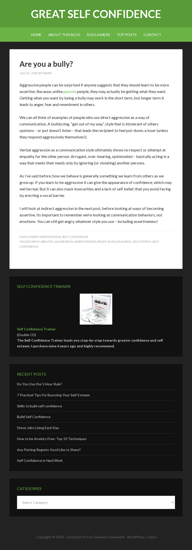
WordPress (136, 537)
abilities (47, 241)
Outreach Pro (77, 537)
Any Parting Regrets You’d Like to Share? (49, 450)
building (125, 241)
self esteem (142, 241)
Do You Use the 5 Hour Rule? (39, 384)
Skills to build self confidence (39, 406)
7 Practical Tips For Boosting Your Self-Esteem (53, 395)
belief (102, 241)
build (112, 241)
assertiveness (50, 237)
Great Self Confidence (96, 13)
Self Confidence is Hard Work (40, 460)
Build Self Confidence (33, 417)
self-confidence (75, 237)
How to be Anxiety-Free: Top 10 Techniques (51, 439)
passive (70, 91)
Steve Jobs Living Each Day (38, 428)
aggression (64, 241)
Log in (151, 537)
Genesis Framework (109, 537)
